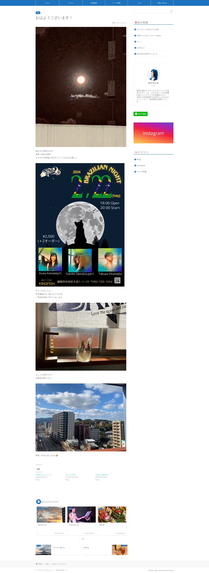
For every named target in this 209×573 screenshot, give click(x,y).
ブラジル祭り (70, 475)
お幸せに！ (141, 48)
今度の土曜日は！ (102, 475)
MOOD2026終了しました (147, 54)
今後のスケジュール (44, 475)
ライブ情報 (117, 3)
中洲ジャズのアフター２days (149, 36)
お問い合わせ (162, 3)
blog (139, 3)
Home (47, 3)
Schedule (141, 165)
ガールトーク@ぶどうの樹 (148, 29)
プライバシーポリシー (44, 570)
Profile (70, 3)
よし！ (139, 42)
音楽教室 (94, 3)
